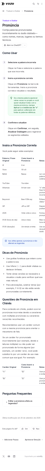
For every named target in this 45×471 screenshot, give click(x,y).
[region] (22, 195)
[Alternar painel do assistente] (38, 4)
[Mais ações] (42, 4)
